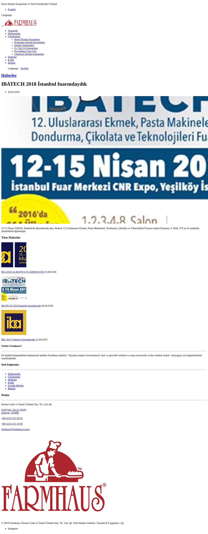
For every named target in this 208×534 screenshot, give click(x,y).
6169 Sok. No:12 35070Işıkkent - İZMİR (13, 411)
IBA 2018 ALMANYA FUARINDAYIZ (23, 272)
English (12, 9)
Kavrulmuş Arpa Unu (25, 51)
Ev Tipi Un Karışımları (26, 48)
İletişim (11, 62)
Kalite (11, 60)
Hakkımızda (14, 33)
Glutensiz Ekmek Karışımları (29, 54)
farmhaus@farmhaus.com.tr (15, 429)
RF (122, 523)
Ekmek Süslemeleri (24, 45)
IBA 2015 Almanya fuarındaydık (18, 339)
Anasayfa (13, 30)
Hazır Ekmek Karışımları (27, 39)
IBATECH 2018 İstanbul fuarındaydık (21, 305)
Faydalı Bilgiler (16, 385)
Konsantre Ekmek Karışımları (29, 42)
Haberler (12, 57)
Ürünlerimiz (14, 36)
